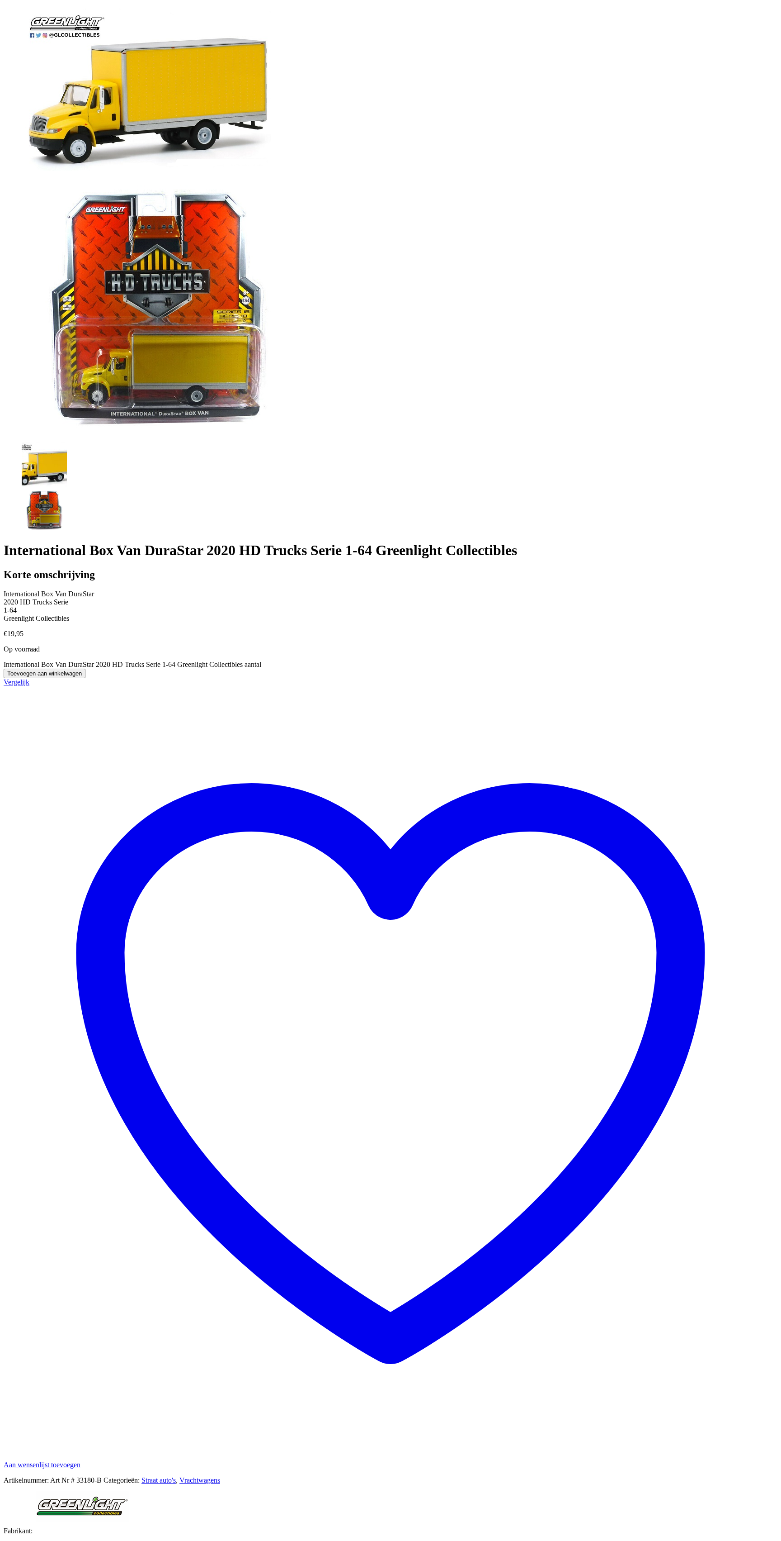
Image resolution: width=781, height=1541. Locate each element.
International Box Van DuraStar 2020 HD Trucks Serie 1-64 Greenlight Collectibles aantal (132, 664)
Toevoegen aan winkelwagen (44, 673)
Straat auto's (158, 1480)
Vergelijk (16, 682)
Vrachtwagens (199, 1480)
